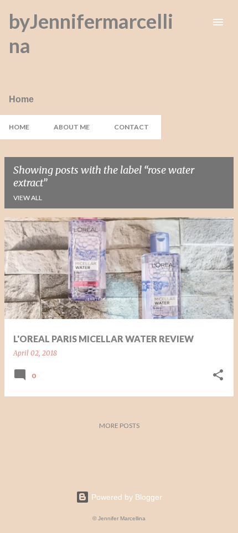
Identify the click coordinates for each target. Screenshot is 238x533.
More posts (119, 425)
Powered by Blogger (125, 497)
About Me (72, 127)
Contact (131, 127)
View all (27, 198)
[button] (218, 375)
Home (19, 127)
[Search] (196, 22)
